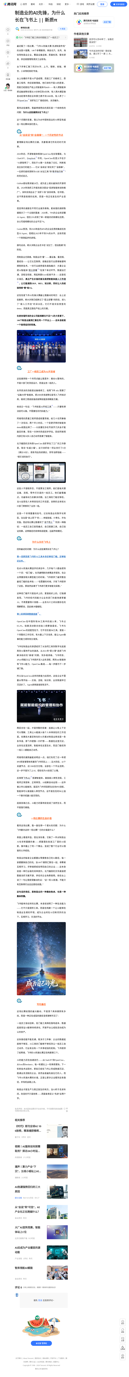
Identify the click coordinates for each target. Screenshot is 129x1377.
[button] (107, 22)
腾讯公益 (32, 1362)
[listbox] (41, 1199)
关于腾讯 (18, 1358)
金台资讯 (18, 1218)
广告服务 (61, 1358)
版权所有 (45, 1369)
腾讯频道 (49, 1362)
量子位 (17, 1137)
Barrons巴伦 (28, 1198)
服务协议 (38, 1358)
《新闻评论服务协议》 (48, 1287)
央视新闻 (18, 1157)
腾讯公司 (38, 1369)
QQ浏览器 (40, 1362)
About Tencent (28, 1358)
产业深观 (18, 1258)
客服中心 (56, 1362)
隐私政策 (46, 1358)
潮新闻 (17, 1177)
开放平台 (53, 1358)
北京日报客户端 (21, 1238)
